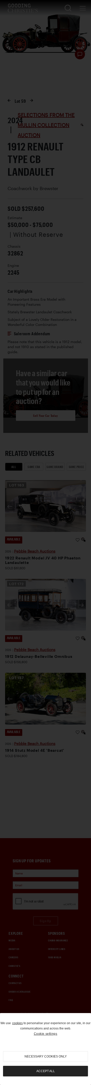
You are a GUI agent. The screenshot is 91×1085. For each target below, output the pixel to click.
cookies (17, 1023)
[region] (45, 1049)
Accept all (45, 1071)
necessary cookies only (46, 1056)
